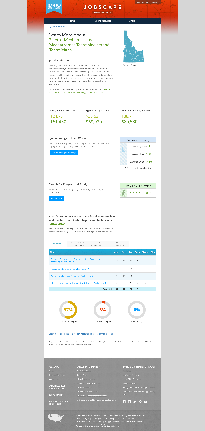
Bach (137, 252)
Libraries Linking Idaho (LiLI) (88, 383)
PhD (153, 252)
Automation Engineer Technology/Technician (71, 276)
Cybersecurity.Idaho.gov (86, 421)
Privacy (121, 418)
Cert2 (123, 252)
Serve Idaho (56, 394)
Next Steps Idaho (84, 371)
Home (72, 20)
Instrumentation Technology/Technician (69, 269)
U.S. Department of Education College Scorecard (96, 400)
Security (130, 418)
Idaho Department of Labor (138, 366)
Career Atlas (82, 375)
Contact (131, 20)
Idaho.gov (97, 418)
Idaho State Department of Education (92, 396)
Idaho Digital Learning (86, 379)
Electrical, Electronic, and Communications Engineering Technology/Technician (75, 260)
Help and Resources (102, 20)
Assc (131, 252)
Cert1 (116, 252)
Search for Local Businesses (59, 402)
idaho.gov (154, 2)
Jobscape (54, 366)
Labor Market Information (57, 387)
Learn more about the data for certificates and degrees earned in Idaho (81, 333)
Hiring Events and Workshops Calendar (139, 387)
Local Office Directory (132, 379)
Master (145, 252)
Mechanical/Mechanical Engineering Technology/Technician (78, 283)
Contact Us (53, 379)
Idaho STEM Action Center (87, 391)
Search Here (56, 198)
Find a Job (127, 371)
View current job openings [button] (64, 152)
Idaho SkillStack (83, 387)
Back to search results (59, 27)
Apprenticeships (129, 383)
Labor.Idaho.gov (82, 418)
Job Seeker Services (131, 375)
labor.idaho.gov (142, 2)
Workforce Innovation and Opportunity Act (139, 393)
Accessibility (109, 418)
